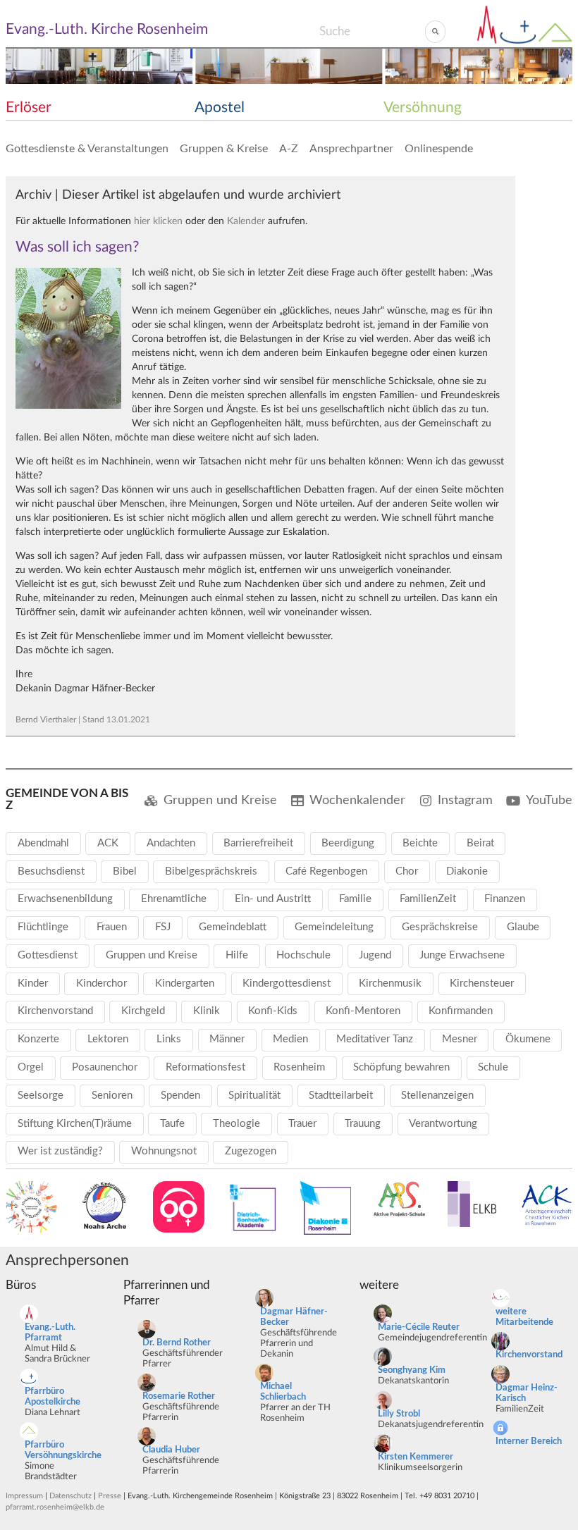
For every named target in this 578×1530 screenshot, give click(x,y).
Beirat (480, 843)
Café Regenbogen (326, 871)
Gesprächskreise (440, 927)
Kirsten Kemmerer (415, 1457)
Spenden (180, 1095)
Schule (493, 1067)
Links (168, 1039)
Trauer (302, 1123)
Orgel (31, 1067)
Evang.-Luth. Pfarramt (50, 1333)
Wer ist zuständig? (60, 1151)
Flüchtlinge (43, 927)
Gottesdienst (48, 955)
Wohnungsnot (164, 1151)
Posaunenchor (104, 1067)
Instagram (465, 800)
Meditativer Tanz (374, 1039)
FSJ (163, 927)
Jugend (375, 955)
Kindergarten (184, 983)
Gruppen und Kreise (220, 800)
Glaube (523, 927)
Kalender (246, 221)
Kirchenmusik (390, 983)
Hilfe (237, 955)
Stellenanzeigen (437, 1095)
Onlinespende (439, 148)
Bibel (125, 871)
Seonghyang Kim (411, 1370)
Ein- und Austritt (273, 899)
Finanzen (504, 899)
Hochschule (303, 955)
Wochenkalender (357, 800)
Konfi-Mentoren (363, 1011)
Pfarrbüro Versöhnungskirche (63, 1450)
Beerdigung (347, 843)
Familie (355, 899)
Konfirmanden (461, 1011)
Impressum (24, 1496)
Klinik (206, 1011)
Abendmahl (43, 843)
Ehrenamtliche (174, 899)
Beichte (420, 843)
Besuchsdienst (51, 871)
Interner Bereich (529, 1441)
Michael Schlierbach (283, 1392)
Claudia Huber (171, 1450)
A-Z (288, 148)
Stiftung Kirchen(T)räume (75, 1123)
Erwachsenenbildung (65, 899)
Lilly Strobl (399, 1414)
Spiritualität (254, 1095)
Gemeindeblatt (232, 927)
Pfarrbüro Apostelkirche (52, 1397)
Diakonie (467, 871)
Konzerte (38, 1039)
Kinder (33, 983)
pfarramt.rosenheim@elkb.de (55, 1507)
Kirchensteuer (482, 983)
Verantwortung (443, 1123)
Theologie (236, 1123)
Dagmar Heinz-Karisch (527, 1393)
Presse (109, 1496)
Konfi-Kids (272, 1011)
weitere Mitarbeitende (524, 1317)
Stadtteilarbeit (341, 1095)
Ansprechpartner (351, 148)
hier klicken (158, 221)
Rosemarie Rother (178, 1396)
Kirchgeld (143, 1011)
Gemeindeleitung (334, 927)
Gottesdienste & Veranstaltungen (87, 148)
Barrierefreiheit (258, 843)
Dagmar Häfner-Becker (294, 1317)
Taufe (172, 1123)
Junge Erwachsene (462, 955)
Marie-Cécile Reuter (419, 1327)
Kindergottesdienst (286, 983)
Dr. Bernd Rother (176, 1342)
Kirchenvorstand (55, 1011)
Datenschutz (70, 1496)
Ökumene (528, 1039)
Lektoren (107, 1039)
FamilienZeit (428, 899)
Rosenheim (299, 1067)
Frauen (112, 927)
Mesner (459, 1039)
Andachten (171, 843)
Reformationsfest (205, 1067)
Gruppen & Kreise (224, 148)
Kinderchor (101, 983)
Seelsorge (40, 1095)
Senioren (112, 1095)
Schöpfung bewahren (401, 1067)
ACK (107, 843)
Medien (290, 1039)
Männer (227, 1039)
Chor (406, 871)
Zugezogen (250, 1151)
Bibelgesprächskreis (211, 871)
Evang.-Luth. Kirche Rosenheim (107, 29)
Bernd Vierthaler (46, 719)
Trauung (363, 1123)
